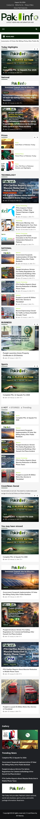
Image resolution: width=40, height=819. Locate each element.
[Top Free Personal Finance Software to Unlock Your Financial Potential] (20, 338)
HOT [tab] (5, 407)
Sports (17, 415)
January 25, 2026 (14, 129)
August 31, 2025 (27, 244)
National (11, 59)
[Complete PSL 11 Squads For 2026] (7, 418)
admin (11, 72)
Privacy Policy (29, 5)
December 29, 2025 (28, 229)
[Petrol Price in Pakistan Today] (7, 143)
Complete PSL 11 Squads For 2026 (15, 557)
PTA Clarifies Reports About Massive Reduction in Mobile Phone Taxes (26, 286)
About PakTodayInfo (20, 8)
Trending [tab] (26, 407)
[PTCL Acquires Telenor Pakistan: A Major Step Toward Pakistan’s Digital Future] (7, 211)
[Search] (36, 29)
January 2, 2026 (27, 304)
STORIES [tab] (14, 407)
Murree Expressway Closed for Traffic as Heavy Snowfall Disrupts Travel (26, 313)
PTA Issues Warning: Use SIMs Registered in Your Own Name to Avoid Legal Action (26, 225)
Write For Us (19, 5)
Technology (13, 192)
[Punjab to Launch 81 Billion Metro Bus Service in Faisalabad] (7, 300)
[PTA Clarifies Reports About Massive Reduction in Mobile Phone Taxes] (7, 286)
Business (6, 348)
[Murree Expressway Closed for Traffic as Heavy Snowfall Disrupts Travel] (7, 313)
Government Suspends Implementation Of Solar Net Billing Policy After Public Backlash (20, 97)
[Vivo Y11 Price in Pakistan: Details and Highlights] (7, 155)
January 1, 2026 (27, 216)
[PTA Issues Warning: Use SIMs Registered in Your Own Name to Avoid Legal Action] (7, 225)
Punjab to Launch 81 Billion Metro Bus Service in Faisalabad (26, 300)
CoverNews (30, 813)
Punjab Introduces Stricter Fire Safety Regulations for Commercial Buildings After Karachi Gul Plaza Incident (19, 123)
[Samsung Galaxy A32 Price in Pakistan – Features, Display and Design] (7, 166)
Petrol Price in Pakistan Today (25, 145)
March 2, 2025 (13, 358)
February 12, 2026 (19, 72)
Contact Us (10, 5)
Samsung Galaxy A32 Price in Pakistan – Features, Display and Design (25, 167)
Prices (22, 142)
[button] (3, 29)
